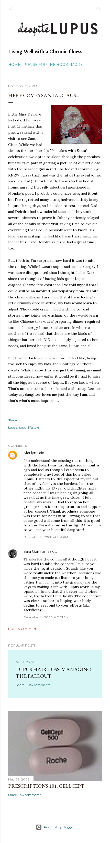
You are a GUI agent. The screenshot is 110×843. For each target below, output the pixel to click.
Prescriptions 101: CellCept (46, 786)
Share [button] (12, 420)
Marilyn (30, 453)
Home (14, 64)
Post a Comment (23, 629)
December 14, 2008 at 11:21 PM (46, 617)
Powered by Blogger (59, 827)
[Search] (99, 8)
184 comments (39, 685)
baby (23, 427)
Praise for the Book (45, 64)
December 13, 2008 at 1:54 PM (46, 537)
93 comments (30, 795)
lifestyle (33, 427)
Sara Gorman (35, 551)
